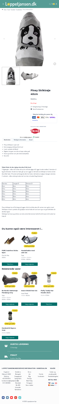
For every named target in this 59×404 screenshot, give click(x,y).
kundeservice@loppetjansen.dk (10, 381)
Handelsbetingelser (53, 376)
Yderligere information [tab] (20, 140)
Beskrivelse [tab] (7, 140)
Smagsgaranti (18, 376)
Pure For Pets (5, 255)
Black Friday (29, 381)
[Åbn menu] (3, 4)
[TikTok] (19, 397)
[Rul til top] (55, 402)
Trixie (22, 255)
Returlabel (18, 383)
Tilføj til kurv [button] (10, 264)
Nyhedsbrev (18, 389)
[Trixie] (35, 131)
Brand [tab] (30, 140)
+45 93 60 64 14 (6, 378)
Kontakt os (18, 372)
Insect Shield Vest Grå (29, 291)
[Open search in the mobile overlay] (50, 4)
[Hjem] (2, 9)
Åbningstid (18, 374)
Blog (29, 376)
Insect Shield (24, 293)
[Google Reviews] (15, 397)
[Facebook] (3, 397)
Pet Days (29, 378)
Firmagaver (29, 383)
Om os (29, 372)
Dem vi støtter (29, 385)
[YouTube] (11, 397)
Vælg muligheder (29, 264)
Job (29, 374)
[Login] (56, 4)
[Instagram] (7, 397)
